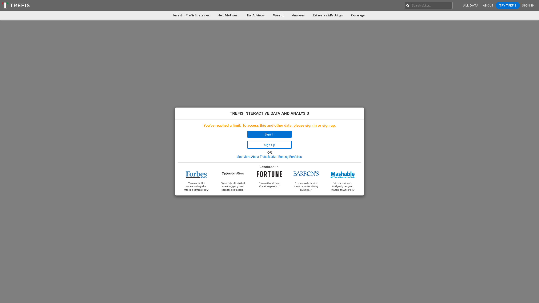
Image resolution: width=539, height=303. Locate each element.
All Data (471, 5)
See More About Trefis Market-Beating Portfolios (269, 156)
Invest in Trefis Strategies (191, 15)
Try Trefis (507, 5)
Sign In (528, 5)
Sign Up (269, 145)
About (488, 5)
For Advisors (256, 15)
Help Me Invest (228, 15)
